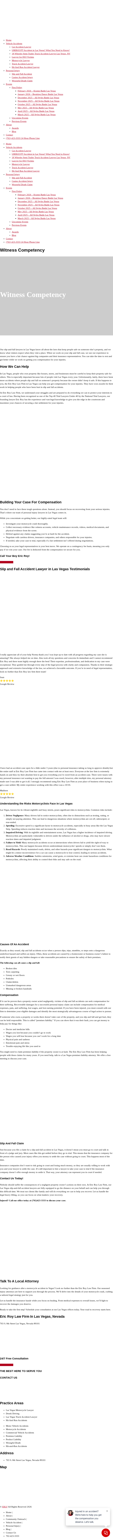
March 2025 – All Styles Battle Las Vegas (37, 114)
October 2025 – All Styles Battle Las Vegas (37, 104)
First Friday (17, 87)
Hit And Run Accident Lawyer (26, 67)
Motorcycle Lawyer (21, 60)
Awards (15, 128)
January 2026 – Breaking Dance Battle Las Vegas (40, 94)
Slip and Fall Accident (22, 74)
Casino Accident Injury (22, 77)
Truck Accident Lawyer (22, 64)
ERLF (5, 1507)
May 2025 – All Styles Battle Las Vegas (36, 108)
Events (9, 84)
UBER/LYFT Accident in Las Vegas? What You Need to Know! (41, 50)
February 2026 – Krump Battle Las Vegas (37, 91)
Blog (14, 131)
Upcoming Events (20, 118)
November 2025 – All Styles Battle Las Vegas (38, 101)
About (9, 125)
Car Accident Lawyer (21, 47)
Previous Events (19, 121)
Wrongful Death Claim (22, 81)
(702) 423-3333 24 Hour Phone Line (23, 138)
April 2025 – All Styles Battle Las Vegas (36, 111)
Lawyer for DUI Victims (23, 57)
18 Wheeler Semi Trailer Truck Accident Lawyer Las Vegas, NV (41, 53)
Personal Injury (13, 70)
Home (8, 40)
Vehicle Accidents (14, 43)
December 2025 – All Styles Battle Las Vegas (38, 97)
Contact (9, 135)
